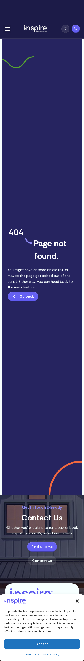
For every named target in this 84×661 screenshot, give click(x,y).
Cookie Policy (31, 654)
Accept (42, 644)
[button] (77, 601)
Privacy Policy (50, 654)
